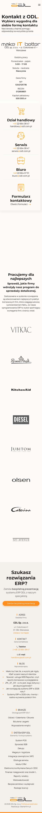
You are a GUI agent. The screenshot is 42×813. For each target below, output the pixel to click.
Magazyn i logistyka (21, 752)
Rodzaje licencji (21, 788)
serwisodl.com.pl (21, 151)
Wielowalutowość (21, 780)
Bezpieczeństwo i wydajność (21, 784)
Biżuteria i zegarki (21, 721)
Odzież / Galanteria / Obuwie (21, 717)
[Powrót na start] (21, 5)
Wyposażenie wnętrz (21, 725)
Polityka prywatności (29, 804)
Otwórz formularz (19, 204)
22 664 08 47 (21, 123)
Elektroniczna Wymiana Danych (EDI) (21, 768)
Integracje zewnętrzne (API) (21, 756)
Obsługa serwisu (21, 760)
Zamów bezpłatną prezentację (21, 603)
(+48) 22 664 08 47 (21, 649)
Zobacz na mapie (21, 633)
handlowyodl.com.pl (21, 126)
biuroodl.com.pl (21, 175)
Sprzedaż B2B (21, 744)
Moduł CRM (21, 764)
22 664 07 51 (21, 173)
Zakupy (21, 748)
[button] (39, 5)
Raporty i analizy (21, 776)
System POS (21, 740)
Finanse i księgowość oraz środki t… (21, 772)
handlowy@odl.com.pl (21, 657)
